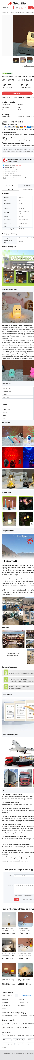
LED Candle (5, 1002)
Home (3, 12)
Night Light (21, 999)
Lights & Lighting (10, 12)
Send (16, 899)
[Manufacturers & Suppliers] (17, 3)
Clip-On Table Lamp (22, 1027)
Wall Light (15, 1023)
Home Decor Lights (23, 1002)
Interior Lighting (20, 12)
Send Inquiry (17, 93)
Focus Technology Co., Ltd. (22, 1053)
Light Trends (30, 1044)
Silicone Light (6, 1040)
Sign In (4, 178)
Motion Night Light (8, 1044)
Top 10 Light (20, 1044)
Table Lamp (5, 999)
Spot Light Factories (23, 1036)
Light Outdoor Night (19, 1040)
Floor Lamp (6, 1023)
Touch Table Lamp (8, 1027)
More (3, 1047)
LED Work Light (6, 1005)
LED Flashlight (21, 1005)
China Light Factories (9, 1036)
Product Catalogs (26, 995)
